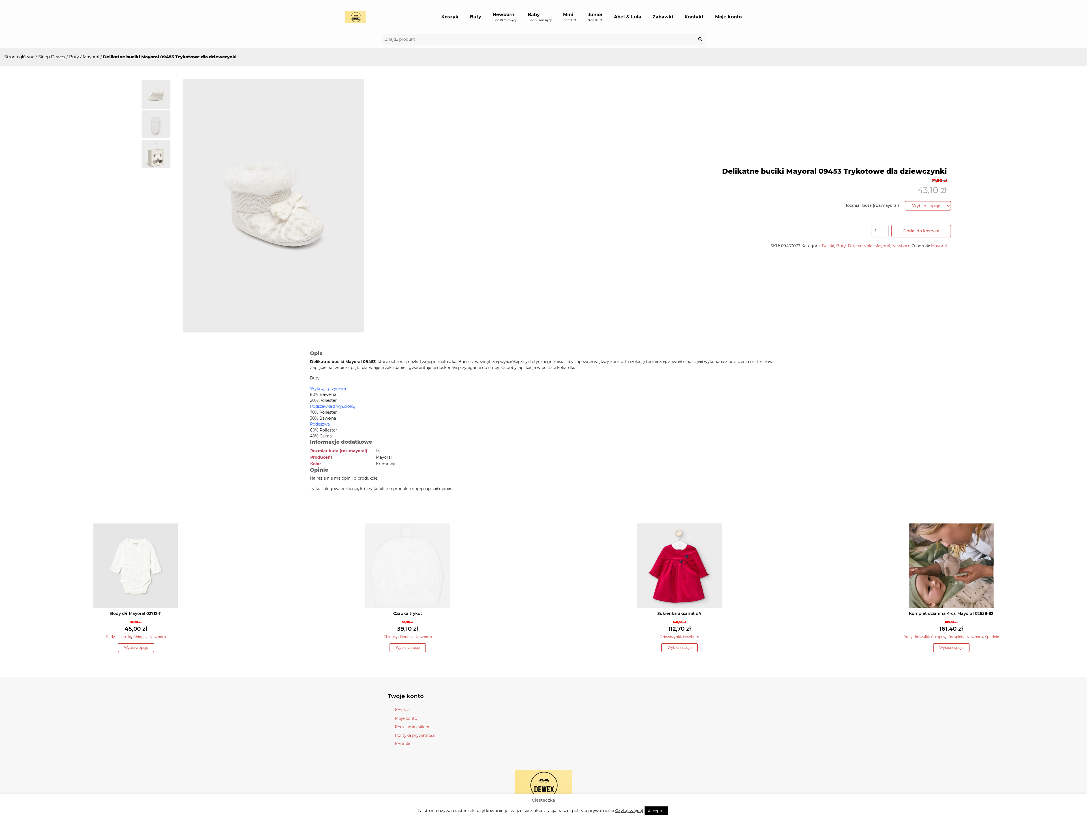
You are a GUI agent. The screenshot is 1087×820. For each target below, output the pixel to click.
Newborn (504, 17)
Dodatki (407, 637)
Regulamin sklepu (413, 726)
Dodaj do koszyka (921, 230)
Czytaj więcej (629, 810)
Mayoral (91, 56)
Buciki (828, 245)
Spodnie (992, 637)
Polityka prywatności (415, 735)
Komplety (955, 637)
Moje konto (728, 17)
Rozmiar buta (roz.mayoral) (871, 205)
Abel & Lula (627, 17)
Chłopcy (140, 637)
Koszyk (450, 17)
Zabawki (662, 17)
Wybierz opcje (136, 647)
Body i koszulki (118, 637)
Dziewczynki (860, 245)
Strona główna (19, 56)
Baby (540, 17)
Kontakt (694, 17)
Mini (569, 17)
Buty (475, 17)
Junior (595, 17)
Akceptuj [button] (656, 810)
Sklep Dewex (51, 56)
